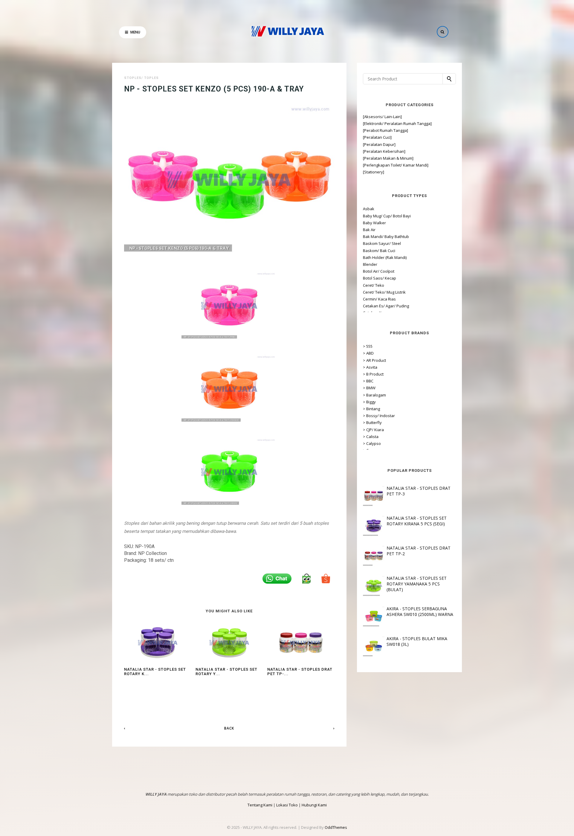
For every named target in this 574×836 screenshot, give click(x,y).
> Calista (370, 436)
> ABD (368, 353)
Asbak (368, 208)
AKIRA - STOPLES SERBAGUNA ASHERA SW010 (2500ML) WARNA (420, 611)
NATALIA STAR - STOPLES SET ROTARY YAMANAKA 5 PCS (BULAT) (417, 583)
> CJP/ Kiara (373, 429)
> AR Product (374, 360)
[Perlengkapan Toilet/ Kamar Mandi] (395, 165)
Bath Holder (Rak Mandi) (385, 257)
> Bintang (371, 408)
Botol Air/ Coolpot (378, 271)
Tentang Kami (260, 805)
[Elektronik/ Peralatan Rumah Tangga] (397, 123)
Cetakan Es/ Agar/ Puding (386, 306)
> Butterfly (372, 422)
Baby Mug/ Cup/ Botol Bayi (387, 216)
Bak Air (369, 229)
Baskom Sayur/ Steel (382, 243)
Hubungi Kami (314, 805)
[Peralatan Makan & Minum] (388, 158)
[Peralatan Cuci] (377, 137)
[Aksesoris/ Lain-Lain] (382, 116)
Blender (370, 264)
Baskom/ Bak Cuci (379, 250)
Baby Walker (374, 222)
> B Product (373, 374)
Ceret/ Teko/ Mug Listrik (384, 292)
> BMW (369, 387)
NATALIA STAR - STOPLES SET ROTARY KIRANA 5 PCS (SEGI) (417, 521)
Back (229, 728)
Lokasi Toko (287, 805)
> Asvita (370, 367)
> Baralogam (374, 395)
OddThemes (336, 827)
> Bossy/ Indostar (379, 415)
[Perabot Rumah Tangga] (385, 130)
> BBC (368, 381)
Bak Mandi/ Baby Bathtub (386, 236)
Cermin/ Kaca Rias (379, 299)
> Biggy (369, 402)
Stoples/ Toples (141, 78)
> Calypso (372, 443)
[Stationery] (373, 172)
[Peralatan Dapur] (379, 144)
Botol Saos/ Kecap (379, 278)
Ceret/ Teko (373, 285)
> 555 (368, 346)
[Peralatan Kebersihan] (384, 151)
